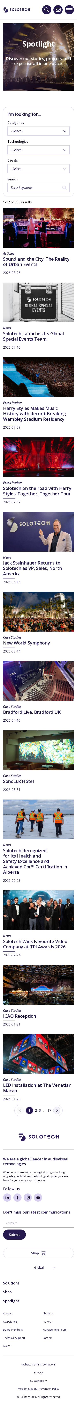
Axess (6, 1346)
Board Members (13, 1329)
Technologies (17, 141)
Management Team (55, 1329)
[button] (38, 1267)
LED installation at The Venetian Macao (37, 1087)
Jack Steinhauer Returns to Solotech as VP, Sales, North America (32, 568)
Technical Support (14, 1338)
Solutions (11, 1283)
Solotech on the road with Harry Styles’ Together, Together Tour (37, 490)
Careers (48, 1338)
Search (12, 179)
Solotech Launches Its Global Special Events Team (33, 336)
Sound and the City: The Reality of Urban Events (36, 261)
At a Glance (10, 1321)
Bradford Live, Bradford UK (32, 712)
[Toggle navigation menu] (69, 9)
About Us (48, 1313)
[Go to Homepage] (38, 1137)
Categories (15, 122)
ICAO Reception (19, 1016)
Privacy (38, 1372)
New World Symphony (26, 643)
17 (49, 1110)
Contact (7, 1313)
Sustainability (38, 1380)
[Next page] (56, 1110)
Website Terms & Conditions (38, 1364)
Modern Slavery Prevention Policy (38, 1388)
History (47, 1321)
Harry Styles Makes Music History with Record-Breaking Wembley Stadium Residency (34, 413)
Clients (12, 160)
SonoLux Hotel (18, 781)
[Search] (46, 9)
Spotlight (11, 1300)
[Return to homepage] (16, 9)
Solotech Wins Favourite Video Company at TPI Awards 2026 (35, 944)
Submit (14, 1234)
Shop (7, 1291)
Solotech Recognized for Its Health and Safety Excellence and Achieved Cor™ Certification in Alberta (35, 861)
